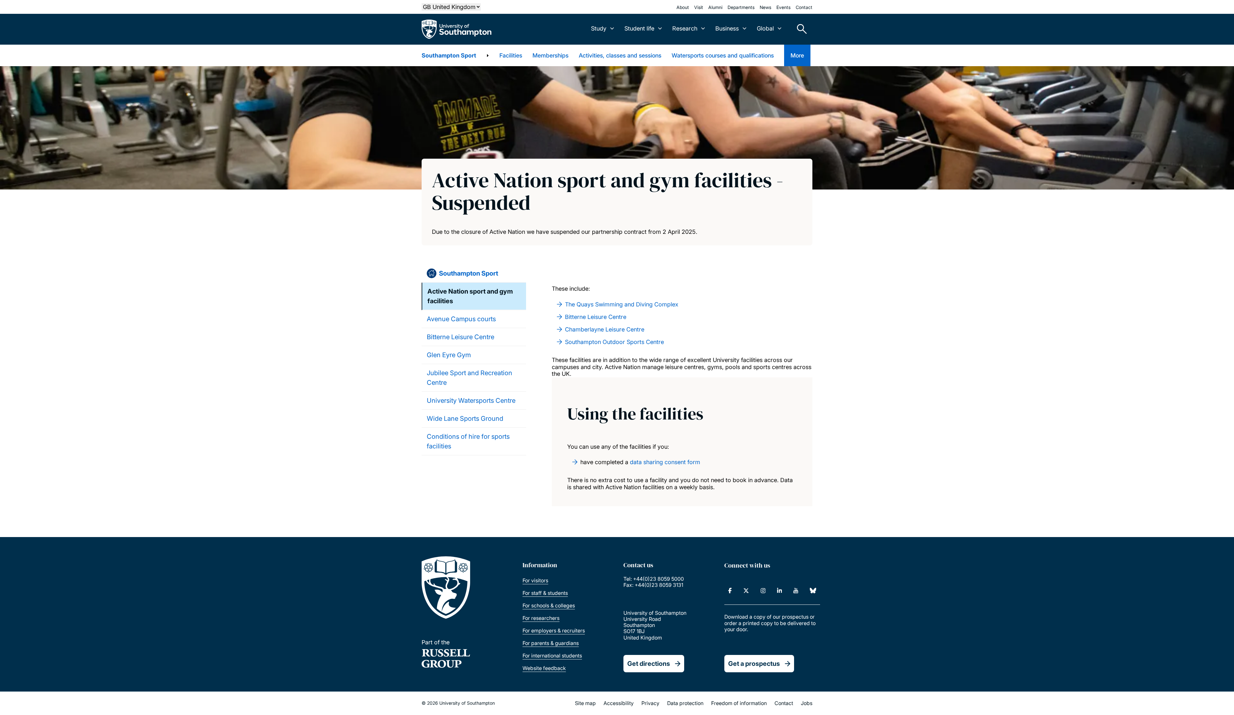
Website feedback (544, 668)
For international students (552, 655)
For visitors (535, 580)
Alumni (715, 7)
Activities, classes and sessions (620, 55)
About (682, 7)
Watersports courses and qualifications (723, 55)
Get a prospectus (754, 663)
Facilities (510, 55)
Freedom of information (739, 703)
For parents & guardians (551, 643)
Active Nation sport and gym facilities (470, 296)
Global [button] (765, 28)
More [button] (797, 55)
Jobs (806, 703)
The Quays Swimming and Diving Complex (621, 304)
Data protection (685, 703)
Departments (741, 7)
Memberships (550, 55)
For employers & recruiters (554, 630)
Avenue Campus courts (461, 319)
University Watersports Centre (471, 400)
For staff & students (545, 593)
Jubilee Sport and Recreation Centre (469, 377)
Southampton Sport (449, 55)
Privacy (650, 703)
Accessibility (619, 703)
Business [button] (727, 28)
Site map (585, 703)
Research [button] (684, 28)
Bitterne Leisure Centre (460, 337)
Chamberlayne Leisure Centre (604, 329)
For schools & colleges (549, 605)
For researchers (541, 618)
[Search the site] (799, 29)
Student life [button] (639, 28)
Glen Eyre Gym (449, 355)
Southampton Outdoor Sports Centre (614, 342)
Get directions (648, 663)
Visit (698, 7)
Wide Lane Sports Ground (465, 418)
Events (783, 7)
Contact (804, 7)
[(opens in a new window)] (730, 590)
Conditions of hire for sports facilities (468, 441)
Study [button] (598, 28)
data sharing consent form (665, 462)
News (765, 7)
